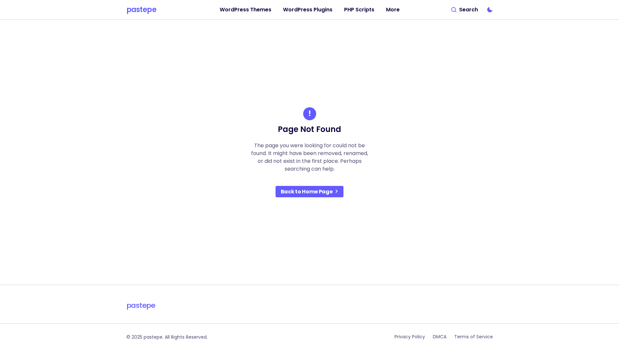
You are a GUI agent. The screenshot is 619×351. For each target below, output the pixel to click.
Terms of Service (473, 336)
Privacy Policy (409, 336)
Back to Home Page (307, 191)
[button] (465, 10)
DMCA (439, 336)
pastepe (141, 10)
